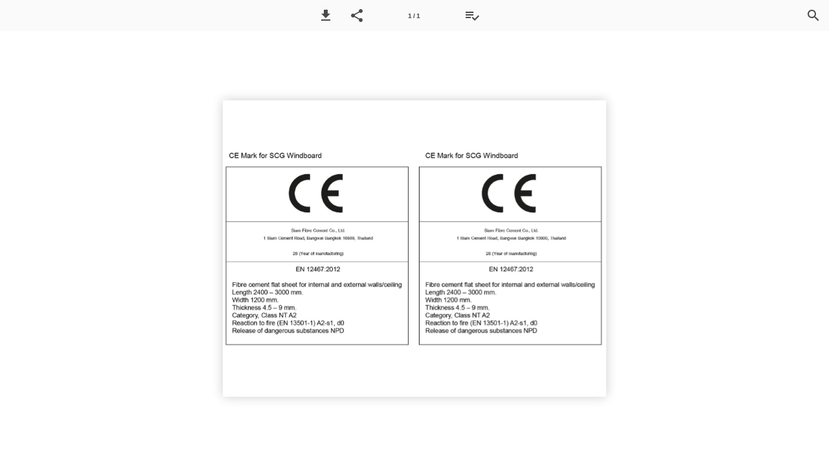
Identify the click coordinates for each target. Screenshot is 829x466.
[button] (325, 15)
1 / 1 (414, 15)
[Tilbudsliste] (472, 15)
